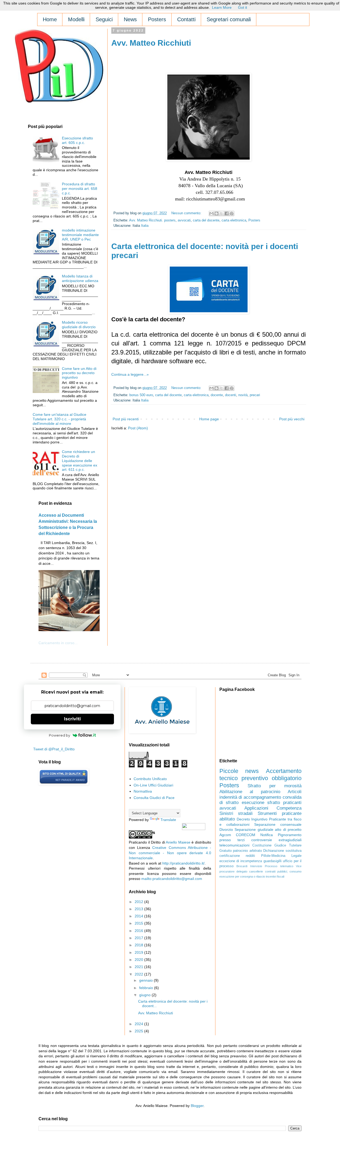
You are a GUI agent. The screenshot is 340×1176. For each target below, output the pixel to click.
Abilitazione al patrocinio (249, 791)
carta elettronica (234, 220)
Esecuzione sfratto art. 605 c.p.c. (77, 140)
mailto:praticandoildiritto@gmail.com (171, 878)
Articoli (294, 791)
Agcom (225, 835)
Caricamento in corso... (58, 643)
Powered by (59, 735)
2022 (139, 974)
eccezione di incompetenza (240, 861)
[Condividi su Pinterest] (231, 213)
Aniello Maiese (178, 842)
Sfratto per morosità (274, 785)
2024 (139, 1024)
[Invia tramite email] (211, 213)
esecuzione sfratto (261, 802)
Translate (168, 820)
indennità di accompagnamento (250, 797)
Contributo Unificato (150, 779)
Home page (209, 419)
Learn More (222, 7)
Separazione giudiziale (254, 829)
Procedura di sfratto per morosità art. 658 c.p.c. (79, 188)
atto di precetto (288, 829)
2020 (139, 959)
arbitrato (255, 851)
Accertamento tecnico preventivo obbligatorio (260, 774)
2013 (139, 909)
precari (255, 395)
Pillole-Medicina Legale (281, 856)
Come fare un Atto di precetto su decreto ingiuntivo (79, 373)
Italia (144, 226)
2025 (139, 1031)
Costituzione (261, 845)
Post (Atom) (138, 428)
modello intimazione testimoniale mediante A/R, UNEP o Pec (80, 234)
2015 (139, 923)
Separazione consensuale (277, 824)
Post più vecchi (291, 419)
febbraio (146, 988)
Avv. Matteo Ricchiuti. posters (152, 220)
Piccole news (239, 771)
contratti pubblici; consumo (283, 871)
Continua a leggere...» (130, 374)
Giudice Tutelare (287, 845)
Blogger (197, 1106)
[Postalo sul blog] (216, 213)
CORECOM (245, 835)
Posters (254, 220)
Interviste (256, 866)
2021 (139, 967)
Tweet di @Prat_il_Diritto (54, 749)
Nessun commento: (186, 213)
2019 (139, 952)
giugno (145, 995)
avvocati (184, 220)
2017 (139, 938)
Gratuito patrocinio (233, 851)
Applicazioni (256, 808)
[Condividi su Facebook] (226, 213)
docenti (230, 395)
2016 (139, 931)
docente (217, 395)
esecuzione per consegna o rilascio (242, 876)
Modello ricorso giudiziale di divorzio (79, 324)
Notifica (266, 835)
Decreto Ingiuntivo (252, 819)
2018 (139, 945)
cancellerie (256, 871)
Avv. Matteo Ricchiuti (151, 43)
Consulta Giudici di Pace (154, 798)
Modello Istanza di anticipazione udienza (80, 278)
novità (243, 395)
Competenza (289, 808)
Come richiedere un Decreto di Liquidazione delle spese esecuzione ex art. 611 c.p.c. (79, 461)
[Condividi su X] (221, 213)
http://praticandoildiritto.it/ (183, 863)
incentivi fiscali (275, 876)
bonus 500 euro (141, 395)
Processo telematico (279, 866)
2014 (139, 916)
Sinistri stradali (236, 813)
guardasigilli (273, 861)
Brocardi (241, 866)
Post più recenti (126, 419)
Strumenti (267, 813)
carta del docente (206, 220)
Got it (242, 7)
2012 (139, 902)
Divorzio (226, 829)
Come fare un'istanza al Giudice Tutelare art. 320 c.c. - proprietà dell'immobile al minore (59, 419)
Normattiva (143, 791)
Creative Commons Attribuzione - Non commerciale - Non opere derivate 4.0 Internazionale (170, 852)
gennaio (146, 980)
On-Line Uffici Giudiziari (153, 785)
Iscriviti (72, 718)
